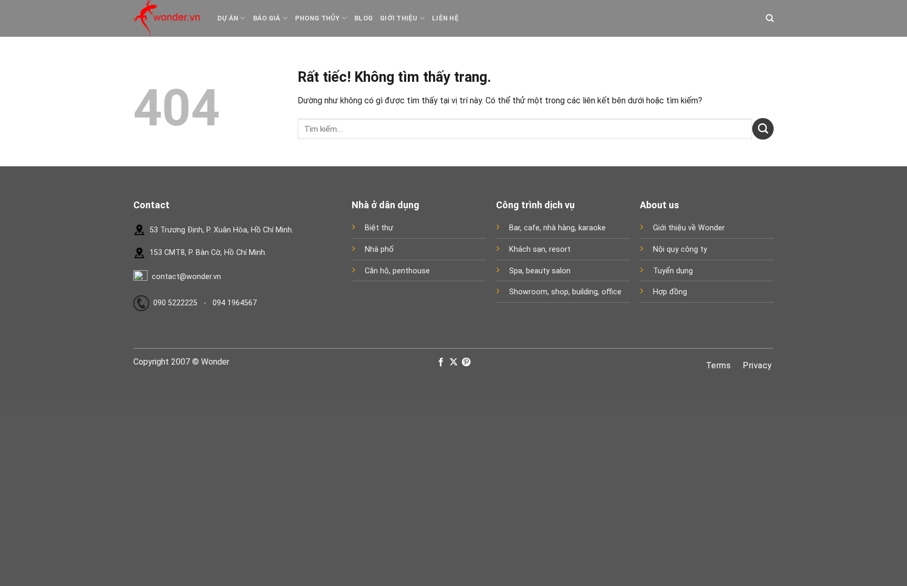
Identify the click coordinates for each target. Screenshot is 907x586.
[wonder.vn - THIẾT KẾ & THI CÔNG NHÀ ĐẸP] (167, 18)
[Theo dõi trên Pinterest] (466, 362)
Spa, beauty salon (540, 271)
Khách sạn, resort (540, 249)
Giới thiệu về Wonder (689, 227)
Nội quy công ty (680, 249)
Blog (363, 18)
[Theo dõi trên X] (453, 362)
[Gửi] (763, 128)
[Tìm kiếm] (770, 18)
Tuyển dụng (673, 271)
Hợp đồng (670, 291)
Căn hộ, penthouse (397, 271)
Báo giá (267, 18)
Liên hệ (445, 18)
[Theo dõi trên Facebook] (440, 362)
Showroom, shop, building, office (565, 291)
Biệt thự (379, 227)
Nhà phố (379, 249)
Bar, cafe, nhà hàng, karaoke (557, 227)
